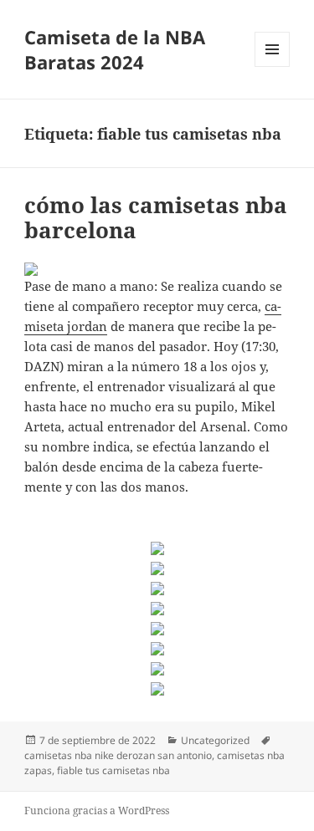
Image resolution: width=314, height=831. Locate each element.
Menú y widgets (272, 66)
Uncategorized (215, 740)
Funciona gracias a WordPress (96, 810)
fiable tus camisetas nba (113, 770)
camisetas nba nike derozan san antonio (118, 755)
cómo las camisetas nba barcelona (155, 217)
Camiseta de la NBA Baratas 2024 (114, 49)
